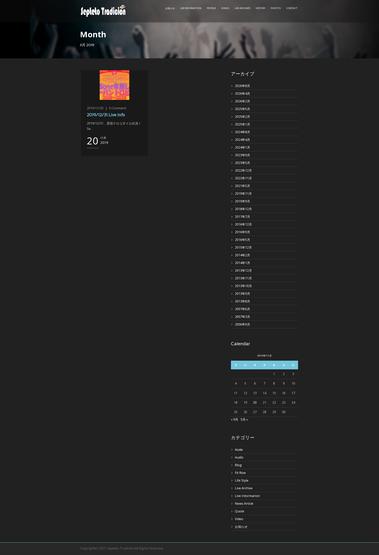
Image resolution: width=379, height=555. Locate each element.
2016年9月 (242, 232)
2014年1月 (242, 263)
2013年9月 (242, 293)
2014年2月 (242, 255)
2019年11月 (243, 193)
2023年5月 (242, 163)
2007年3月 (242, 316)
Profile (211, 8)
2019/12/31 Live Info (106, 115)
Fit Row (240, 473)
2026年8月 (242, 86)
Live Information (190, 8)
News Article (244, 503)
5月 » (244, 419)
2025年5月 (242, 109)
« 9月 (234, 419)
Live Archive (243, 488)
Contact (291, 8)
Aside (239, 449)
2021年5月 (242, 186)
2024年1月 (242, 147)
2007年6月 (242, 309)
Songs (225, 8)
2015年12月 (243, 247)
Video (239, 519)
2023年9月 (242, 155)
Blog (238, 465)
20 (255, 402)
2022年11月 (243, 178)
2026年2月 (242, 101)
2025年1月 (242, 124)
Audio (239, 457)
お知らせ (170, 8)
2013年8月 (242, 301)
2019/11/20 (95, 108)
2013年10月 (243, 286)
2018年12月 (243, 209)
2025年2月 (242, 116)
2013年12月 (243, 270)
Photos (276, 8)
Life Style (241, 480)
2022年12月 (243, 170)
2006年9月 (242, 324)
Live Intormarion (247, 496)
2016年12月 (243, 224)
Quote (239, 511)
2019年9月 (242, 201)
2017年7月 (242, 216)
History (260, 8)
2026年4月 (242, 93)
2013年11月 (243, 278)
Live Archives (242, 8)
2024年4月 (242, 140)
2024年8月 (242, 132)
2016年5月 (242, 240)
